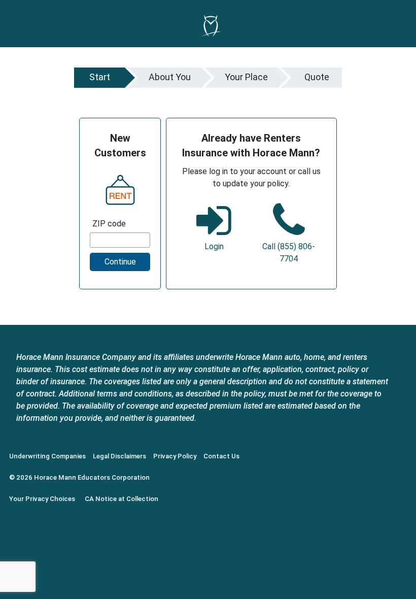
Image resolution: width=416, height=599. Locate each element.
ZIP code (109, 223)
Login (214, 246)
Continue (120, 262)
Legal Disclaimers (119, 456)
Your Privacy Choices (42, 499)
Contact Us (221, 456)
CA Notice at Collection (121, 499)
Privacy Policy (174, 456)
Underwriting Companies (47, 456)
